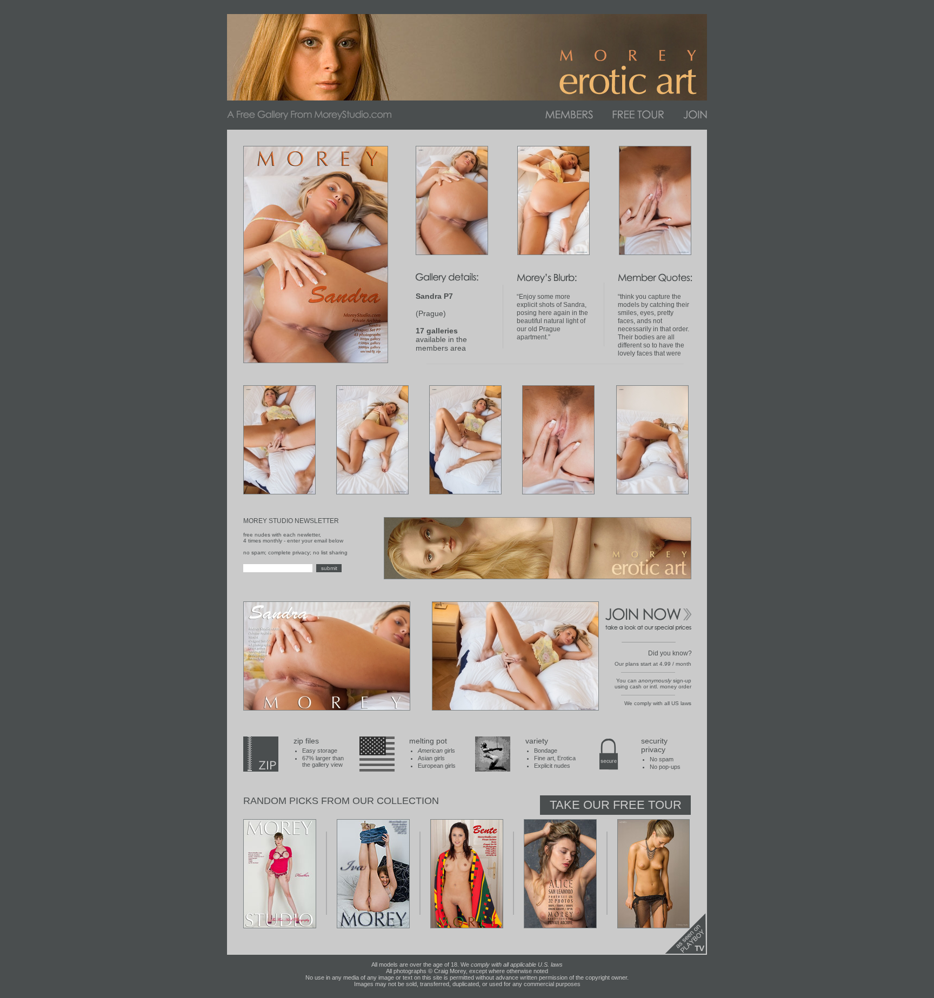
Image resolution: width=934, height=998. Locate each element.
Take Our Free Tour (616, 805)
